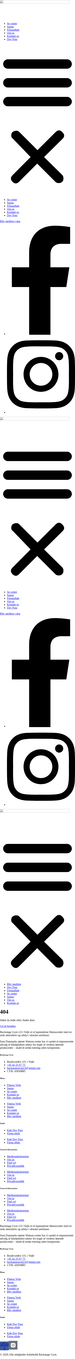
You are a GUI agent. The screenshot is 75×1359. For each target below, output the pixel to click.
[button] (37, 119)
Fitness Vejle (14, 1085)
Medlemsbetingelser (18, 1156)
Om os (10, 32)
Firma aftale (13, 1133)
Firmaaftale (13, 29)
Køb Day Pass (15, 1130)
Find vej (11, 1162)
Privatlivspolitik (15, 1165)
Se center (12, 23)
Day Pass (12, 39)
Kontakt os (13, 36)
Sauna (10, 26)
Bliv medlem (14, 984)
